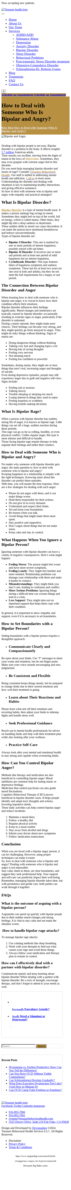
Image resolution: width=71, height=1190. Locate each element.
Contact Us (16, 84)
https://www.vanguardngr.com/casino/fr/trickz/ (36, 1156)
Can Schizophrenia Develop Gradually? (32, 1080)
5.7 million (7, 152)
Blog (12, 73)
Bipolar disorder (11, 210)
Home (13, 19)
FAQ (12, 80)
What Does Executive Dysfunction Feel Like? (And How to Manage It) (35, 1085)
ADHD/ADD (24, 35)
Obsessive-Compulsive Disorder (37, 65)
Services (14, 31)
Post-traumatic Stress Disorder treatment (43, 61)
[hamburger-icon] (2, 13)
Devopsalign (39, 1128)
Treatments (16, 76)
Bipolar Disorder (27, 50)
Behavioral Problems (30, 57)
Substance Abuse (27, 38)
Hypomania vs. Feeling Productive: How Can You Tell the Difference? (35, 1069)
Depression (23, 42)
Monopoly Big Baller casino (35, 1165)
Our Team (15, 27)
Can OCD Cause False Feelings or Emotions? (35, 1089)
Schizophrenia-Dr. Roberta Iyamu (38, 69)
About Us (15, 23)
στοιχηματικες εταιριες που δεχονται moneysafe (35, 1161)
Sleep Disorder (26, 54)
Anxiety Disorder (27, 46)
